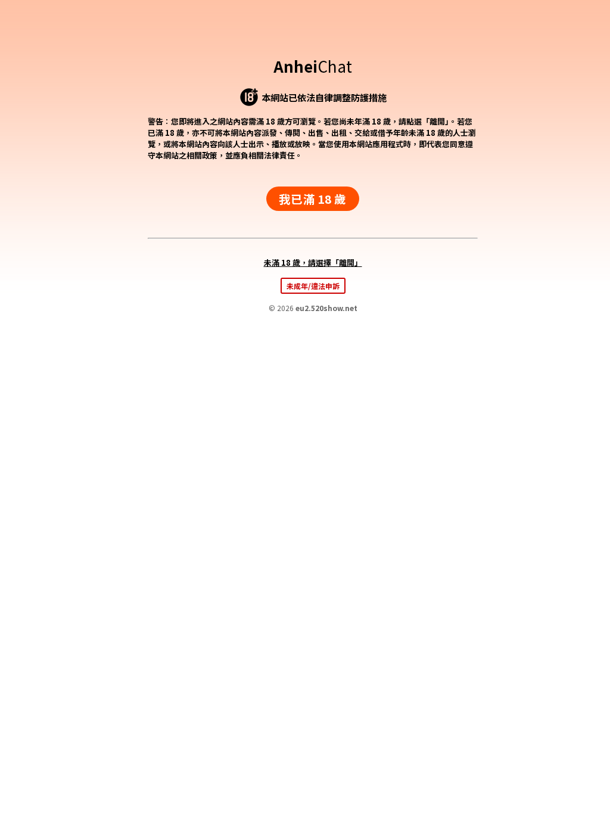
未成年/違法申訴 (313, 286)
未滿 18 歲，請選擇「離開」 (313, 262)
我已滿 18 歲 (312, 198)
